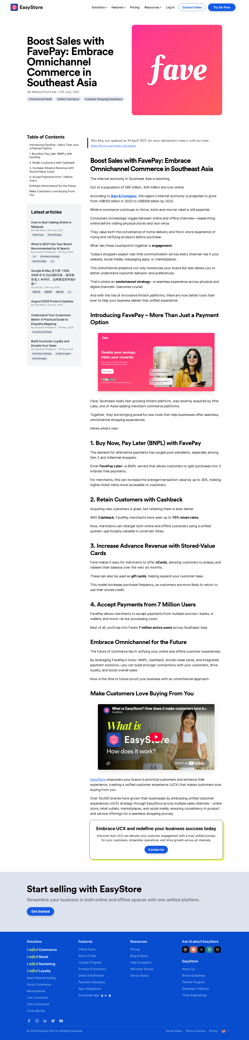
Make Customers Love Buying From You (52, 193)
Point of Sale (87, 956)
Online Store (38, 235)
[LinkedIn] (45, 1021)
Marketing (41, 964)
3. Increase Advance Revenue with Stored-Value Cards (51, 169)
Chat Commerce (38, 1004)
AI (34, 256)
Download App (89, 995)
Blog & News (139, 956)
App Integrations (90, 988)
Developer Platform (195, 988)
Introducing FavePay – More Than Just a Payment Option (53, 146)
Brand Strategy (54, 235)
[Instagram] (37, 1021)
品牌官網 (48, 292)
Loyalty (39, 971)
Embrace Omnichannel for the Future (52, 186)
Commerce (42, 950)
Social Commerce (39, 984)
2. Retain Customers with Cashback (52, 162)
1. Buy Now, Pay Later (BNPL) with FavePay (50, 155)
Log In (170, 7)
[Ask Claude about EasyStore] (193, 949)
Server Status (139, 975)
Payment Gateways (92, 982)
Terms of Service (195, 1030)
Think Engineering (194, 995)
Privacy (213, 1030)
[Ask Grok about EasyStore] (217, 949)
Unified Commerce (68, 99)
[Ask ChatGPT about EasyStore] (185, 949)
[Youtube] (61, 1021)
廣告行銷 (59, 292)
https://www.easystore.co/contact (113, 145)
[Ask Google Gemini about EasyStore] (201, 949)
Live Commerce (37, 997)
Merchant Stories (142, 969)
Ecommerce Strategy (49, 256)
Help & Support (140, 962)
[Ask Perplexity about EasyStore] (209, 949)
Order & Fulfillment (91, 975)
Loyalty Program (63, 353)
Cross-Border (36, 1010)
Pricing (134, 7)
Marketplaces (36, 991)
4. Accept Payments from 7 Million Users (51, 178)
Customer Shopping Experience (103, 99)
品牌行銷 (36, 292)
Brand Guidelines (193, 975)
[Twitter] (53, 1021)
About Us (188, 969)
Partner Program (193, 982)
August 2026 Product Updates (52, 301)
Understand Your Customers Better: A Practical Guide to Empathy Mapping (51, 319)
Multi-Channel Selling (41, 978)
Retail (37, 957)
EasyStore (98, 779)
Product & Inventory (92, 969)
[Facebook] (29, 1021)
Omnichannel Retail (40, 99)
